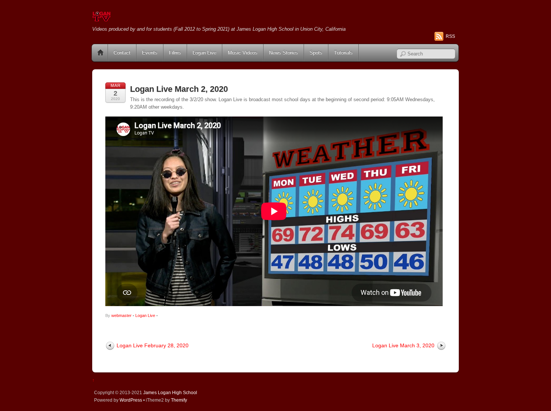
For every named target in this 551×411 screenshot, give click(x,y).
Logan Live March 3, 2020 (403, 345)
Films (175, 52)
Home (100, 52)
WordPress (131, 400)
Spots (316, 52)
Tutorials (343, 52)
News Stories (283, 52)
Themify (179, 400)
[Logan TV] (101, 18)
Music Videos (243, 52)
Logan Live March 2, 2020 (179, 89)
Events (149, 52)
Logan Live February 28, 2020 (153, 345)
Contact (122, 52)
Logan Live (204, 52)
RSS (450, 36)
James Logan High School (170, 392)
